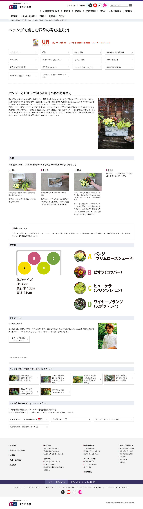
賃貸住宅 (78, 11)
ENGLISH (82, 5)
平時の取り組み (89, 448)
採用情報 (128, 11)
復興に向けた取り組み (91, 454)
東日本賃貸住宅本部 (126, 454)
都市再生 (67, 11)
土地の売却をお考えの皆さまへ (54, 454)
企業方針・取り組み (28, 16)
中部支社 (123, 457)
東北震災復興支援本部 (127, 448)
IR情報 (42, 16)
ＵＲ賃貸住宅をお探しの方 (53, 461)
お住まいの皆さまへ (50, 464)
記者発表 (52, 16)
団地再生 (47, 470)
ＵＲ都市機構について (51, 11)
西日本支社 (123, 459)
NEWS (102, 11)
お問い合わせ (71, 5)
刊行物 (61, 16)
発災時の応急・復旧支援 (92, 451)
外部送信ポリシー (52, 487)
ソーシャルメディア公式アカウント (117, 487)
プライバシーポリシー (34, 487)
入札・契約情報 (115, 11)
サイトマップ (18, 487)
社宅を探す (87, 467)
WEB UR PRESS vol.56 (35, 20)
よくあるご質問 (90, 482)
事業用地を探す (89, 461)
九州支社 (123, 462)
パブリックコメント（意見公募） (90, 487)
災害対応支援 (91, 11)
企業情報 (14, 16)
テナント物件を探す (90, 464)
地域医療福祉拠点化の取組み (53, 467)
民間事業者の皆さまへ (51, 451)
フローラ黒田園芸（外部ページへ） (18, 339)
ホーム (11, 20)
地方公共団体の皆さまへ (52, 448)
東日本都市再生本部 (126, 451)
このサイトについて (68, 487)
